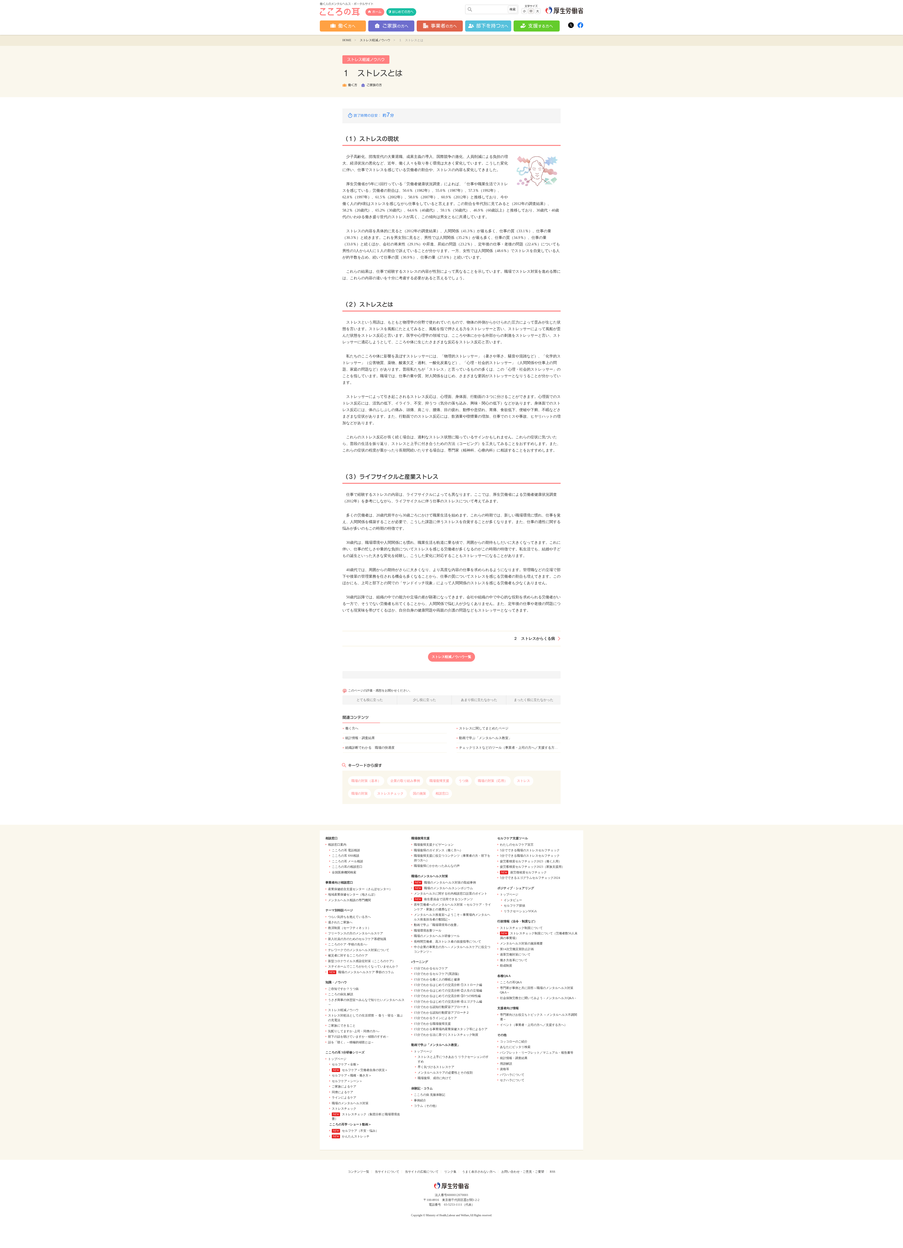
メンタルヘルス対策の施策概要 (521, 943)
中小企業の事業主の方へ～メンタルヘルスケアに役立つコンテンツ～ (452, 949)
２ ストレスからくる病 (534, 638)
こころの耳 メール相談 (347, 861)
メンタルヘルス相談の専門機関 (349, 900)
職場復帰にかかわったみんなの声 (437, 866)
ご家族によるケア (344, 1086)
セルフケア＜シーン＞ (347, 1081)
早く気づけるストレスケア (436, 1067)
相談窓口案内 (337, 844)
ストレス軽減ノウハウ (375, 40)
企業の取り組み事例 (405, 781)
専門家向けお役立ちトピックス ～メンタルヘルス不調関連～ (538, 1017)
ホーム (376, 11)
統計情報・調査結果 (360, 738)
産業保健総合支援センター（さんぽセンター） (360, 889)
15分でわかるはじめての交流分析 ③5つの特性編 (447, 996)
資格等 (504, 1069)
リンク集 (450, 1171)
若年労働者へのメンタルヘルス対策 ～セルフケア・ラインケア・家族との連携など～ (452, 907)
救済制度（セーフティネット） (349, 928)
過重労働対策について (515, 954)
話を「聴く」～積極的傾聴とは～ (351, 1042)
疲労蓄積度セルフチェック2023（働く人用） (531, 861)
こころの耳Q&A (511, 982)
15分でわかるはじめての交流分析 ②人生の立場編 (448, 990)
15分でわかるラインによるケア (435, 1018)
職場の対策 (359, 793)
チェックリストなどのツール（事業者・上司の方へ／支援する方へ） (510, 747)
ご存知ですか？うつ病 (343, 989)
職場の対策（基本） (366, 781)
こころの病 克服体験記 (429, 1094)
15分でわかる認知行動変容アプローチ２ (441, 1012)
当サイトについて (387, 1171)
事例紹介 (420, 1100)
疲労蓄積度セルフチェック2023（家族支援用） (532, 866)
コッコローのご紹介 (513, 1041)
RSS (552, 1171)
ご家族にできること (342, 1025)
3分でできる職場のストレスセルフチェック (530, 855)
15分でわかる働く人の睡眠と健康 (437, 979)
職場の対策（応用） (492, 781)
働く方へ (351, 728)
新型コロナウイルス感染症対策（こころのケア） (361, 961)
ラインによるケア (344, 1097)
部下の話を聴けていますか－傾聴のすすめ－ (358, 1036)
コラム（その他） (426, 1106)
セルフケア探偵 (514, 905)
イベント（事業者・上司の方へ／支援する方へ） (533, 1025)
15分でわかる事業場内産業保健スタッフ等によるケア (450, 1029)
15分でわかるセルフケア (431, 968)
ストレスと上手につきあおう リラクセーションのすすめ (453, 1059)
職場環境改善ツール (427, 930)
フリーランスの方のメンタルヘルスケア (355, 933)
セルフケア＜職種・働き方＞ (352, 1075)
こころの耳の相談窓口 (347, 866)
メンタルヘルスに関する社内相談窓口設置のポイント (450, 893)
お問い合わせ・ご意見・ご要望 (522, 1171)
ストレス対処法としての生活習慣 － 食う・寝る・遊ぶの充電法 (365, 1018)
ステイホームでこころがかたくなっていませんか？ (363, 966)
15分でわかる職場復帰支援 (432, 1023)
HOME (346, 40)
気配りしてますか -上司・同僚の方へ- (354, 1031)
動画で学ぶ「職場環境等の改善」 (437, 925)
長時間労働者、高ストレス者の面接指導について (447, 941)
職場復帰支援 (439, 781)
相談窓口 (442, 793)
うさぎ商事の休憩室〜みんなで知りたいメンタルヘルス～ (366, 1002)
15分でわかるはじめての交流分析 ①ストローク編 (448, 985)
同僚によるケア (342, 1092)
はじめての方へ (402, 11)
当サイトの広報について (422, 1171)
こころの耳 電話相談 (346, 850)
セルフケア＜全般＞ (345, 1064)
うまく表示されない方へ (479, 1171)
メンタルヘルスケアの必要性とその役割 (445, 1072)
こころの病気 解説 (340, 994)
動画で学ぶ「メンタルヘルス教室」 (485, 738)
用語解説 (506, 1063)
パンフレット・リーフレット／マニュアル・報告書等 (536, 1052)
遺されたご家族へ (340, 922)
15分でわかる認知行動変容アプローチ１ (441, 1007)
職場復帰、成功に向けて (434, 1078)
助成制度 (506, 965)
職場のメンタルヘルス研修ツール (437, 936)
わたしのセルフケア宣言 (517, 844)
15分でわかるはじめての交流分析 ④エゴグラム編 (448, 1001)
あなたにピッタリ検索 (515, 1047)
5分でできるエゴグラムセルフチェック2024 (530, 878)
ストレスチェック (390, 793)
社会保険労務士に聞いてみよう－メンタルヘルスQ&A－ (538, 998)
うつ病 (463, 781)
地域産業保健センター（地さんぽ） (352, 894)
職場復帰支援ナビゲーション (434, 844)
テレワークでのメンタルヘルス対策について (358, 950)
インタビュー (513, 900)
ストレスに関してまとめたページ (483, 728)
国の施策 (419, 793)
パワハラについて (512, 1074)
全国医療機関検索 (344, 872)
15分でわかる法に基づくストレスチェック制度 (446, 1034)
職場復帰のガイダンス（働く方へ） (438, 850)
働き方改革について (513, 960)
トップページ (337, 1059)
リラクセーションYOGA (520, 911)
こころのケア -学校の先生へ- (347, 944)
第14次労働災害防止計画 (517, 949)
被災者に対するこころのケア (348, 955)
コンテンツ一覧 (358, 1171)
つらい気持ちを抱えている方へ (349, 917)
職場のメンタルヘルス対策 (350, 1103)
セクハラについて (512, 1080)
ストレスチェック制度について (521, 928)
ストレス (523, 781)
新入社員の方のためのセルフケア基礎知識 (357, 939)
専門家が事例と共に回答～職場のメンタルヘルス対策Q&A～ (536, 990)
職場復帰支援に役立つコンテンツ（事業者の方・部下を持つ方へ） (452, 858)
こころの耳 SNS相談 (345, 855)
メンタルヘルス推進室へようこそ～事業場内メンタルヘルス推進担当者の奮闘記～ (452, 917)
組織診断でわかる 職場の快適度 (370, 747)
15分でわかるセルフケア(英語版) (436, 974)
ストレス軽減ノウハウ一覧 (451, 657)
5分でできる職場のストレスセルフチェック (530, 850)
